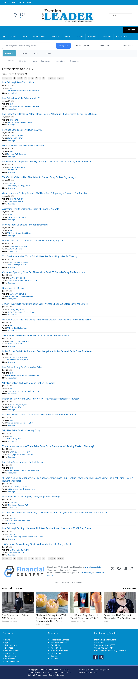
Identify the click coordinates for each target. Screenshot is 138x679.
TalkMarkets (12, 251)
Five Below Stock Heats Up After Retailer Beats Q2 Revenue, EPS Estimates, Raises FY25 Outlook (49, 113)
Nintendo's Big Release (13, 287)
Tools (48, 53)
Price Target (11, 186)
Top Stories (22, 537)
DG (11, 357)
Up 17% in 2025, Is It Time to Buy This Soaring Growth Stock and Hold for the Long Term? (46, 319)
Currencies (45, 61)
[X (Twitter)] (112, 571)
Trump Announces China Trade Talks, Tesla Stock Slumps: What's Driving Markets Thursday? (48, 446)
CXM (16, 405)
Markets (9, 53)
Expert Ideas (24, 423)
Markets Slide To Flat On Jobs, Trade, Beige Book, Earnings (31, 496)
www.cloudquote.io (93, 567)
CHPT (27, 452)
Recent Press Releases (19, 91)
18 (50, 78)
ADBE (12, 246)
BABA (17, 550)
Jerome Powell (18, 489)
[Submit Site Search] (129, 16)
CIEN (22, 487)
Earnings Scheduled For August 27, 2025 (22, 129)
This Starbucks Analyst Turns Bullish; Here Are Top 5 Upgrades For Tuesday (39, 256)
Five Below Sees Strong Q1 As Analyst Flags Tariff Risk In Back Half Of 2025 (39, 414)
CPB (11, 199)
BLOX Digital (93, 672)
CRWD (9, 138)
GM (22, 199)
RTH (35, 280)
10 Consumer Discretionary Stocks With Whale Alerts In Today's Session (37, 544)
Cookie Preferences (56, 675)
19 (54, 78)
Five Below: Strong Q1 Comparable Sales (22, 367)
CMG (21, 246)
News (34, 61)
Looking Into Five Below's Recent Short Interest (25, 224)
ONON (15, 249)
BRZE (22, 452)
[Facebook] (119, 571)
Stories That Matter (25, 280)
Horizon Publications (50, 669)
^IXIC (19, 439)
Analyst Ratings (13, 423)
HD (21, 278)
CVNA (23, 341)
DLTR (15, 357)
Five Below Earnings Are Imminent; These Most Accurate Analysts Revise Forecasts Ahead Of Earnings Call (54, 512)
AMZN (12, 278)
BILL (17, 136)
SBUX (9, 249)
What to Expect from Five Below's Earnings (23, 145)
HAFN (15, 138)
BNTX (12, 405)
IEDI (24, 278)
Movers (28, 186)
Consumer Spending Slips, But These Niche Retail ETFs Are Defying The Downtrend (43, 272)
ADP (11, 502)
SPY (32, 454)
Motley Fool (12, 93)
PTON (9, 344)
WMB (9, 407)
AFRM (14, 167)
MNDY (19, 262)
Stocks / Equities (18, 505)
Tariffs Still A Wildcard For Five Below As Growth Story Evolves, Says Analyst (39, 177)
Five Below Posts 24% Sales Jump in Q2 (21, 98)
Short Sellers (16, 233)
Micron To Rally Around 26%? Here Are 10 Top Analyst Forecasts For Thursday (40, 398)
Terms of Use (51, 672)
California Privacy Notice (37, 675)
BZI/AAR (14, 217)
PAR (19, 201)
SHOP (22, 310)
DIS (24, 294)
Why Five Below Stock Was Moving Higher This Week (28, 382)
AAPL (11, 294)
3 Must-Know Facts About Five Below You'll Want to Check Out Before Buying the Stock (45, 303)
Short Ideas (26, 233)
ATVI (16, 294)
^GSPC (13, 328)
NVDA (20, 138)
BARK (17, 452)
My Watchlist (105, 45)
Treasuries (74, 61)
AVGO (12, 452)
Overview (23, 61)
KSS (15, 262)
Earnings (23, 122)
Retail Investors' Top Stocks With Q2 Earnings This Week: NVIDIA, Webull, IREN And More (46, 161)
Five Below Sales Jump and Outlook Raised (23, 462)
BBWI (23, 167)
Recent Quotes (82, 45)
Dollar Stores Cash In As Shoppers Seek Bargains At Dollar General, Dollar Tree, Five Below (47, 351)
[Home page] (67, 15)
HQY (19, 407)
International (59, 61)
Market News (34, 91)
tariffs (9, 489)
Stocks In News (30, 489)
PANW (9, 265)
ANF (13, 136)
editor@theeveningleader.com (113, 650)
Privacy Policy (86, 573)
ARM (16, 246)
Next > (60, 78)
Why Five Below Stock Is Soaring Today (21, 430)
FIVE (11, 88)
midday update (13, 454)
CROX (17, 341)
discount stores (13, 360)
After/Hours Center (35, 537)
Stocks (23, 53)
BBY (20, 294)
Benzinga (11, 125)
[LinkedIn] (125, 571)
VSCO (21, 170)
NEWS (16, 120)
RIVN (20, 344)
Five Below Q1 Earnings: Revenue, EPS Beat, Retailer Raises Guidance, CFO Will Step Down (46, 528)
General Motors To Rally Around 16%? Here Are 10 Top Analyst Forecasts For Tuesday (44, 193)
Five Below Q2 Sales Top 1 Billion (18, 82)
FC (15, 199)
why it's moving (13, 122)
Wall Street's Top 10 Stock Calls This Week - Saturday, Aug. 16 (32, 240)
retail (26, 360)
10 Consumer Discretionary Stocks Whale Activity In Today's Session (35, 335)
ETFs (36, 53)
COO (22, 136)
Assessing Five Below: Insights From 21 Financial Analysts (30, 208)
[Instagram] (131, 571)
